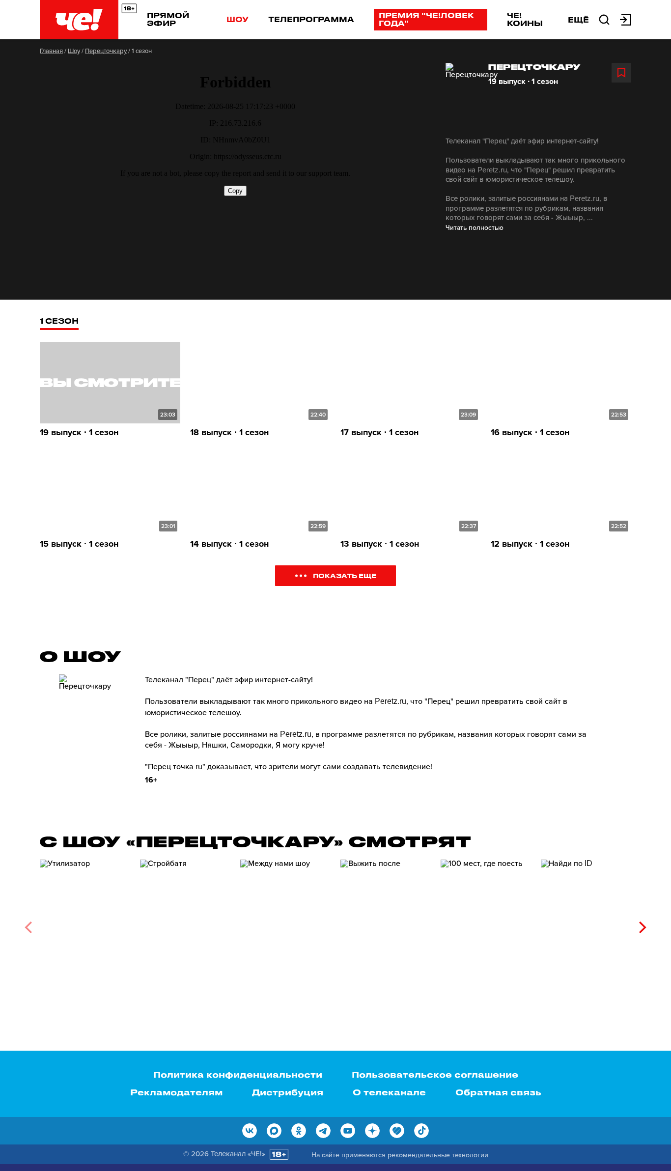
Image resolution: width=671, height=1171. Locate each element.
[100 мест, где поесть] (486, 924)
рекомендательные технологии (438, 1155)
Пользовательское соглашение (435, 1074)
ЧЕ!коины (525, 19)
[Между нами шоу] (285, 924)
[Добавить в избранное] (621, 73)
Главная (51, 51)
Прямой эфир (168, 19)
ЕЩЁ (578, 19)
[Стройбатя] (185, 924)
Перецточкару (106, 51)
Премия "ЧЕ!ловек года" (426, 19)
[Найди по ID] (586, 924)
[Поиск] (604, 18)
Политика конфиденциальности (237, 1074)
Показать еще (344, 575)
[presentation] (28, 927)
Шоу (237, 19)
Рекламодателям (176, 1092)
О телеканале (389, 1092)
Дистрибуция (287, 1092)
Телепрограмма (311, 19)
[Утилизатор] (85, 924)
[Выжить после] (385, 924)
